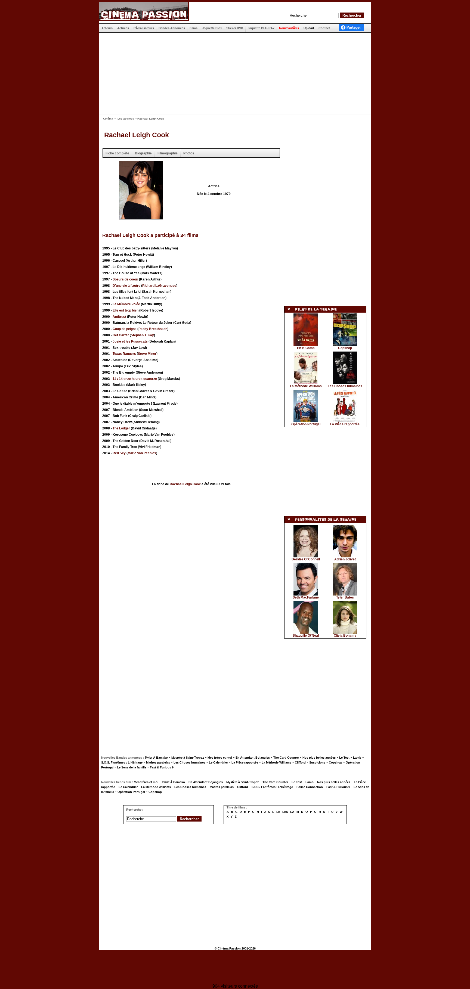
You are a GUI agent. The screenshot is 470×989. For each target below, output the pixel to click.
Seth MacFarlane (306, 597)
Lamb (357, 757)
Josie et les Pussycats (130, 341)
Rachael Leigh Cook (136, 135)
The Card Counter (286, 757)
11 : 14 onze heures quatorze (135, 379)
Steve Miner (147, 354)
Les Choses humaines (345, 386)
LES (285, 811)
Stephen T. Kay (142, 335)
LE (278, 811)
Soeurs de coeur (125, 279)
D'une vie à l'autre (126, 286)
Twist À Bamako (156, 757)
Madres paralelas (158, 762)
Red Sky (119, 453)
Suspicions (317, 762)
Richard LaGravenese (159, 286)
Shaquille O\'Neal (306, 635)
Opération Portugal (305, 424)
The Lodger (121, 428)
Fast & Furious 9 (162, 767)
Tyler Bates (345, 597)
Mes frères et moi (220, 757)
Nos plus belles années (319, 757)
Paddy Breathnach (152, 329)
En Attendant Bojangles (253, 757)
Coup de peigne (125, 329)
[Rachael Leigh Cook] (141, 217)
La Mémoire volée (126, 304)
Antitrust (119, 317)
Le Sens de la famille (131, 767)
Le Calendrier (218, 762)
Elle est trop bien (125, 310)
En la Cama (306, 348)
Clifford (300, 762)
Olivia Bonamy (345, 635)
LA (292, 811)
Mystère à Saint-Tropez (187, 757)
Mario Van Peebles (142, 453)
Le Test (344, 757)
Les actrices (126, 118)
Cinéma (108, 118)
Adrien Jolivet (345, 559)
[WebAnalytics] (235, 967)
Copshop (345, 348)
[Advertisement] (233, 73)
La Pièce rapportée (345, 424)
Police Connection (309, 787)
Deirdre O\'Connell (306, 559)
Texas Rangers (124, 354)
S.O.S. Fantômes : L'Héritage (122, 762)
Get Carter (121, 335)
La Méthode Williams (306, 386)
